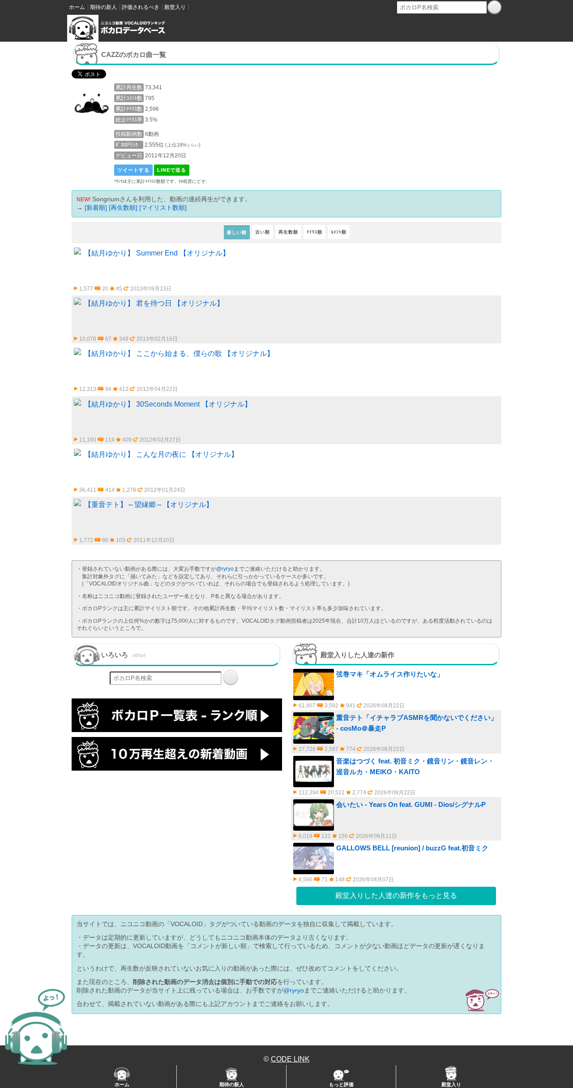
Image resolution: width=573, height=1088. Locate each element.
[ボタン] (494, 7)
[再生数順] (123, 207)
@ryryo (225, 569)
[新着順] (96, 207)
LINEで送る (171, 170)
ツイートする (133, 170)
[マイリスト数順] (163, 207)
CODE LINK (290, 1059)
